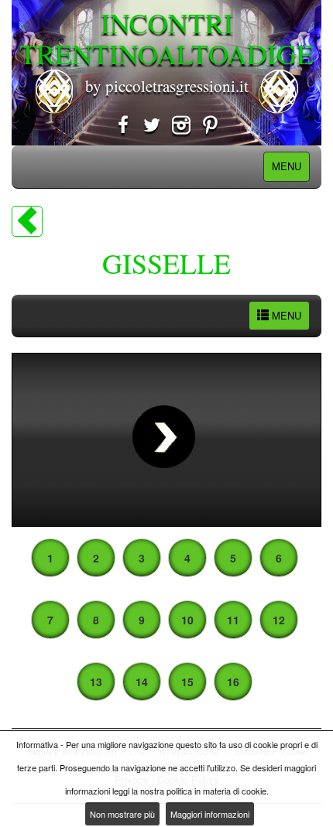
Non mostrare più (122, 814)
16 (233, 681)
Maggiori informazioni (209, 814)
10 (187, 619)
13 (96, 681)
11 (233, 619)
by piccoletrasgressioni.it (166, 86)
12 (279, 619)
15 (187, 681)
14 (142, 681)
